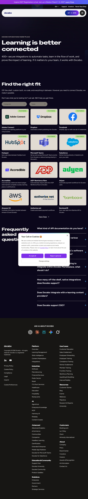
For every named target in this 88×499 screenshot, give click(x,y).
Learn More (69, 2)
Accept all (32, 256)
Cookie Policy (44, 248)
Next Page (44, 217)
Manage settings (44, 261)
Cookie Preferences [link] (10, 385)
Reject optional (55, 256)
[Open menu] (82, 13)
